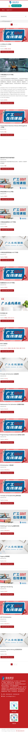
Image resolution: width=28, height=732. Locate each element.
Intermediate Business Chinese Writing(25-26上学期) (13, 126)
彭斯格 (5, 48)
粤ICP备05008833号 (20, 730)
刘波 (5, 131)
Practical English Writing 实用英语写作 (11, 649)
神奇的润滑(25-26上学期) (6, 191)
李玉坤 (23, 348)
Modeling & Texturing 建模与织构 (9, 526)
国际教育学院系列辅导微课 (7, 157)
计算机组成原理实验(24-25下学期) (9, 252)
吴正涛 (5, 287)
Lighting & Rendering (6, 586)
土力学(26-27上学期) (5, 44)
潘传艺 (5, 196)
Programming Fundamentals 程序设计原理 (12, 435)
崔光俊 (9, 48)
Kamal (5, 591)
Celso (5, 654)
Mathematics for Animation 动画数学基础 (12, 404)
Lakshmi (6, 439)
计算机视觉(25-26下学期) (6, 74)
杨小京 (12, 317)
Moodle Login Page (16, 5)
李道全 (17, 348)
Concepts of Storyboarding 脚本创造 (10, 495)
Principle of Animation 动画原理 (9, 374)
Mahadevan (7, 469)
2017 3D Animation (5, 617)
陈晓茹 (5, 317)
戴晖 (21, 348)
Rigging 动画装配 (5, 556)
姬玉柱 (5, 100)
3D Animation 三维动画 (6, 465)
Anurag (6, 378)
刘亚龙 (9, 317)
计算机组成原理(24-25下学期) (8, 222)
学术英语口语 (3, 313)
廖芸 (15, 348)
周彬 (5, 165)
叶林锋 (5, 226)
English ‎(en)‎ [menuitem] (9, 9)
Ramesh (6, 409)
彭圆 (12, 348)
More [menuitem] (3, 9)
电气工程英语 (3, 343)
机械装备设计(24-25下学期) (7, 283)
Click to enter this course (7, 51)
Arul (5, 561)
